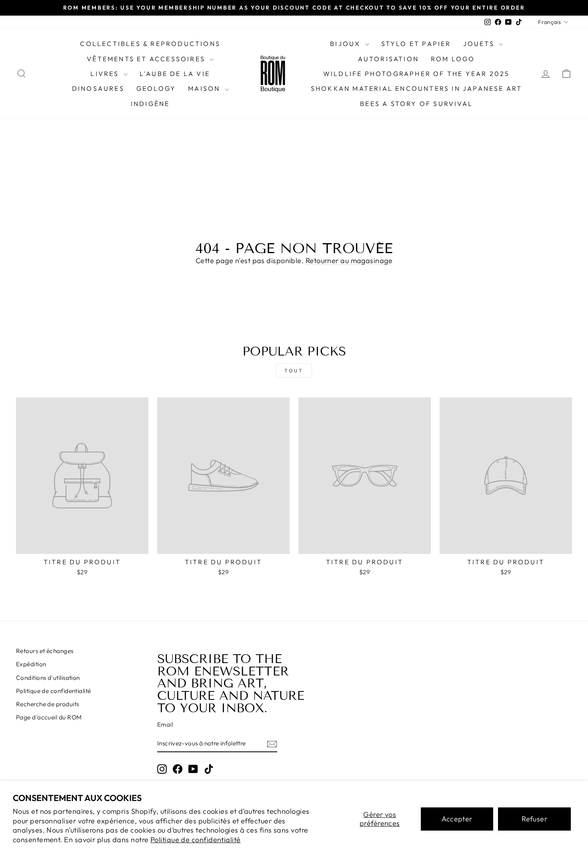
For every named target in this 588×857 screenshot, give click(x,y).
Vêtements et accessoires (147, 59)
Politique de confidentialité (195, 839)
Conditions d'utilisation (48, 677)
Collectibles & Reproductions (150, 44)
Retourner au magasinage (349, 260)
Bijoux (346, 44)
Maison (205, 88)
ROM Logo (453, 59)
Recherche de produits (47, 704)
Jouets (480, 44)
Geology (156, 88)
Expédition (31, 664)
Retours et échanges (45, 651)
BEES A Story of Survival (416, 104)
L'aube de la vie (175, 74)
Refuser (534, 818)
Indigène (150, 104)
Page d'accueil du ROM (49, 717)
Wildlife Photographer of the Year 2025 (416, 74)
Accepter (457, 818)
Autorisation (388, 59)
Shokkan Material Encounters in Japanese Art (416, 88)
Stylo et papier (416, 44)
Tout (293, 371)
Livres (105, 74)
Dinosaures (98, 88)
